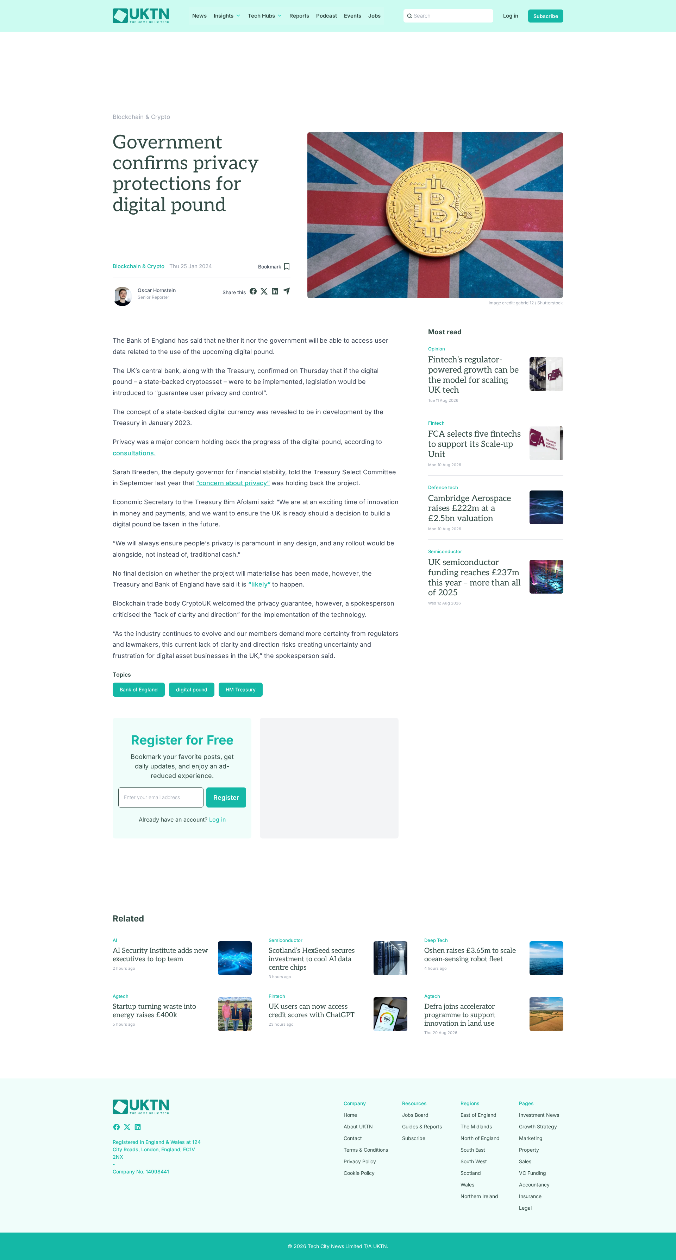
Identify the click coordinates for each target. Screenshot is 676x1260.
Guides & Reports (422, 1126)
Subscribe (545, 16)
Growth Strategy (538, 1126)
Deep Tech (436, 940)
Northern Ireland (479, 1196)
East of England (478, 1115)
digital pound (191, 689)
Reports (299, 15)
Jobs (374, 15)
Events (352, 15)
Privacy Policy (360, 1161)
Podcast (326, 15)
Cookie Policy (359, 1173)
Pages (526, 1103)
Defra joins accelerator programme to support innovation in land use (459, 1015)
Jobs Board (415, 1115)
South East (473, 1150)
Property (529, 1150)
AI (115, 940)
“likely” (259, 584)
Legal (525, 1208)
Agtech (121, 996)
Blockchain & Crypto (141, 116)
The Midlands (476, 1126)
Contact (353, 1138)
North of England (480, 1138)
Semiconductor (445, 551)
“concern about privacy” (233, 483)
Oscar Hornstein (157, 290)
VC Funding (532, 1173)
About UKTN (358, 1126)
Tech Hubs (261, 15)
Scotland (471, 1173)
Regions (470, 1103)
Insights (223, 15)
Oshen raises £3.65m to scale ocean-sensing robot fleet (470, 954)
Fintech (436, 423)
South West (474, 1161)
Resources (414, 1103)
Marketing (531, 1138)
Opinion (436, 349)
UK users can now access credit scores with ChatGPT (312, 1010)
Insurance (530, 1196)
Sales (525, 1161)
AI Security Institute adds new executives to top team (160, 954)
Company (355, 1103)
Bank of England (139, 689)
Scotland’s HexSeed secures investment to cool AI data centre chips (312, 959)
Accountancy (534, 1185)
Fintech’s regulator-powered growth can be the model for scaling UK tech (473, 375)
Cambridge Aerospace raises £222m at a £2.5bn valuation (469, 508)
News (199, 15)
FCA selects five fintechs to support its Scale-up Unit (474, 444)
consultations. (134, 453)
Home (350, 1115)
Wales (467, 1185)
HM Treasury (241, 689)
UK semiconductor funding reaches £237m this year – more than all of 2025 (474, 577)
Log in (510, 15)
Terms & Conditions (366, 1150)
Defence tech (443, 487)
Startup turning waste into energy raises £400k (154, 1010)
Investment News (539, 1115)
